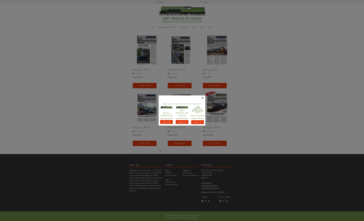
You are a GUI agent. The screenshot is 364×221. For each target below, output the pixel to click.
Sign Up (166, 122)
